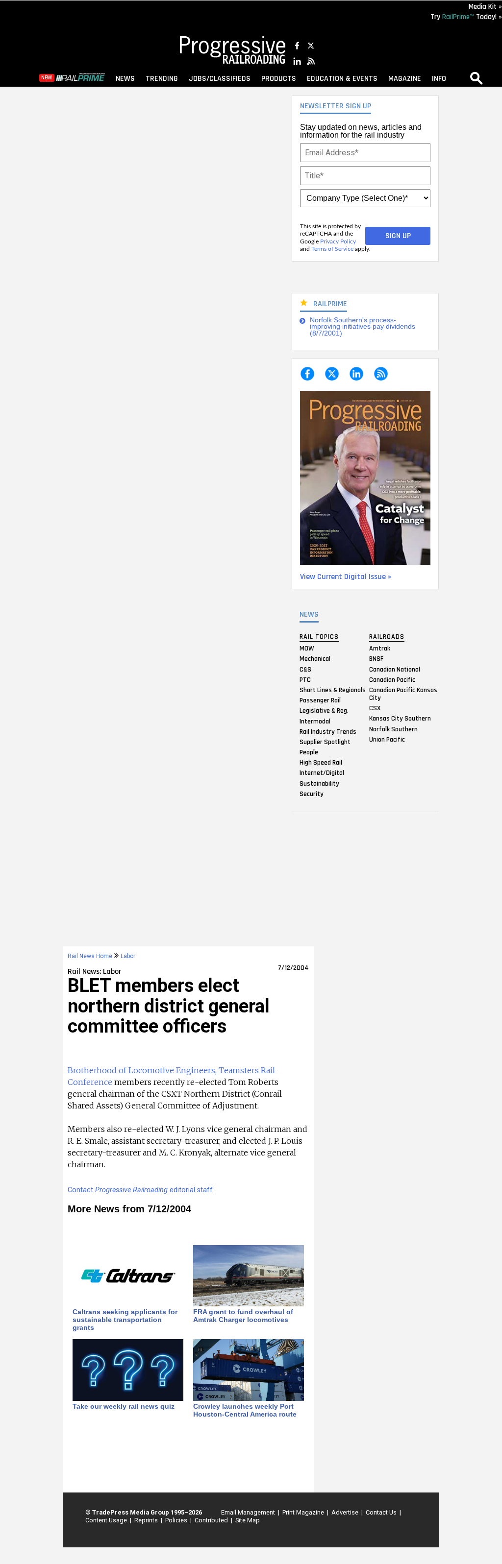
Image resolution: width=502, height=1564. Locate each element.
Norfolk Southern (393, 728)
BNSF (376, 658)
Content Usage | (106, 1520)
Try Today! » (466, 17)
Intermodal (315, 721)
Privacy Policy (338, 241)
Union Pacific (387, 739)
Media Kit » (485, 6)
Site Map (247, 1520)
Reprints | (146, 1520)
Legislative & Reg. (324, 710)
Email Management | (248, 1512)
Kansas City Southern (400, 718)
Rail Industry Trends (328, 731)
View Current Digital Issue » (345, 577)
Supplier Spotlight (325, 741)
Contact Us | (382, 1512)
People (309, 752)
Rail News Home (90, 956)
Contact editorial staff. (141, 1190)
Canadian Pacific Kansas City (403, 693)
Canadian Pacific (392, 679)
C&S (305, 669)
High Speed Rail (321, 762)
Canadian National (394, 669)
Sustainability (319, 783)
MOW (307, 648)
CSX (374, 708)
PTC (305, 679)
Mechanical (315, 658)
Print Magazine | (303, 1512)
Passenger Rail (320, 700)
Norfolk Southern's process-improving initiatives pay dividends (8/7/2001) (362, 326)
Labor (128, 956)
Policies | (177, 1520)
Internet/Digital (322, 773)
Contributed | (212, 1520)
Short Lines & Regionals (333, 689)
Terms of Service (332, 249)
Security (312, 793)
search (476, 78)
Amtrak (379, 648)
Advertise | (345, 1512)
